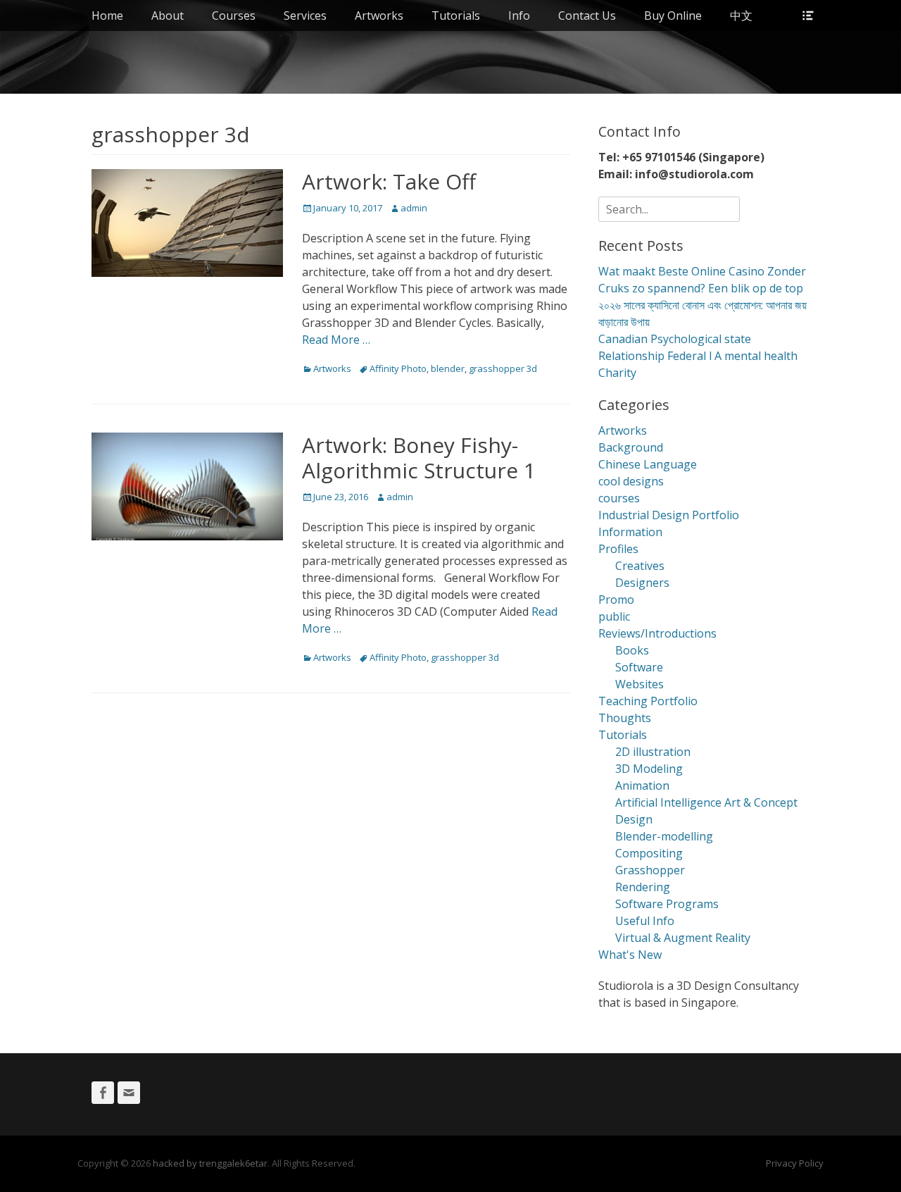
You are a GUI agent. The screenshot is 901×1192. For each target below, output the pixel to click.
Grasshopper (650, 870)
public (614, 616)
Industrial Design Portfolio (668, 515)
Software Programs (667, 904)
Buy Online (673, 15)
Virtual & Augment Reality (682, 937)
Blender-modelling (664, 836)
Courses (234, 15)
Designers (642, 582)
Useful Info (644, 921)
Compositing (649, 853)
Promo (616, 599)
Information (630, 532)
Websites (639, 684)
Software (639, 667)
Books (632, 650)
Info (519, 15)
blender (448, 368)
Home (107, 15)
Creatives (639, 565)
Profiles (618, 549)
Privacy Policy (795, 1163)
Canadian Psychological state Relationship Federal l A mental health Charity (698, 355)
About (167, 15)
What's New (630, 954)
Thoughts (624, 718)
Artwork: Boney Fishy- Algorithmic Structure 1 (419, 457)
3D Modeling (649, 768)
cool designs (631, 481)
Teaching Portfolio (648, 701)
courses (619, 498)
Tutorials (455, 15)
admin (414, 207)
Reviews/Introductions (657, 633)
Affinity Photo (398, 368)
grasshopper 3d (503, 368)
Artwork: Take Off (389, 181)
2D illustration (653, 751)
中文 (741, 15)
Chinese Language (647, 464)
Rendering (642, 887)
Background (630, 447)
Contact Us (587, 15)
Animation (642, 785)
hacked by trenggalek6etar (210, 1163)
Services (305, 15)
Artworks (379, 15)
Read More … (336, 339)
